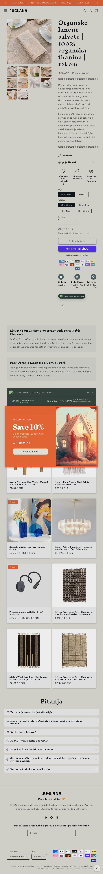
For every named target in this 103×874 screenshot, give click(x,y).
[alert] (51, 437)
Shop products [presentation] (30, 451)
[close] (94, 410)
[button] (94, 410)
